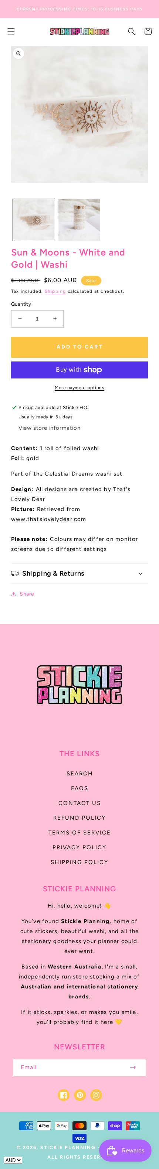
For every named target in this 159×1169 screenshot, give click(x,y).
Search (80, 773)
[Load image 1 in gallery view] (34, 220)
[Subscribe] (133, 1067)
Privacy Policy (79, 847)
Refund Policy (79, 818)
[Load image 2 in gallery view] (79, 220)
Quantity (21, 304)
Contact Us (79, 803)
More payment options (79, 387)
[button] (11, 31)
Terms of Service (79, 832)
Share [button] (27, 594)
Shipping (55, 291)
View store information (49, 428)
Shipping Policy (79, 862)
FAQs (79, 788)
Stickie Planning (67, 1147)
